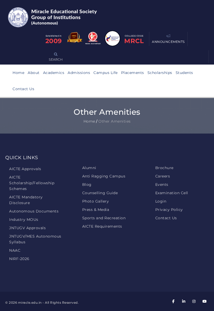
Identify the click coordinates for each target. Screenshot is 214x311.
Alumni (89, 167)
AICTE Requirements (102, 226)
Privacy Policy (169, 209)
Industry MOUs (23, 219)
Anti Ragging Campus (104, 176)
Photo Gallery (95, 201)
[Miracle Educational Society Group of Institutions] (57, 17)
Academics (53, 72)
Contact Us (23, 89)
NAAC (14, 250)
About (34, 72)
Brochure (164, 167)
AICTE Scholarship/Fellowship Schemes (31, 183)
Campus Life (105, 72)
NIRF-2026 (19, 258)
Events (161, 184)
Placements (132, 72)
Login (161, 201)
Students (184, 72)
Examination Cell (171, 193)
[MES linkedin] (183, 301)
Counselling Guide (100, 193)
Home (18, 72)
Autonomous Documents (33, 211)
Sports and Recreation (104, 218)
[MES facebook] (173, 301)
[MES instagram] (194, 301)
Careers (162, 176)
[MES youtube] (204, 301)
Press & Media (95, 209)
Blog (87, 184)
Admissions (79, 72)
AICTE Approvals (25, 168)
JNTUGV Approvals (27, 228)
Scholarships (159, 72)
